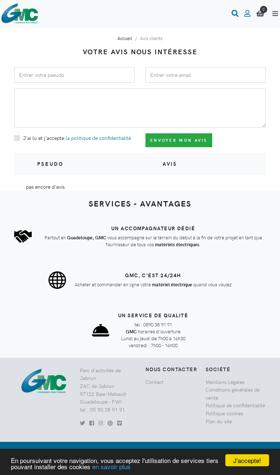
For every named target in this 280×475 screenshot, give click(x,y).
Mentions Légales (225, 381)
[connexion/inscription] (247, 13)
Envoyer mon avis (178, 140)
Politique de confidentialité (235, 405)
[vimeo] (119, 423)
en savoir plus (111, 466)
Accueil (124, 38)
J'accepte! (247, 460)
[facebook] (91, 423)
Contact (154, 381)
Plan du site (219, 421)
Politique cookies (224, 413)
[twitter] (82, 423)
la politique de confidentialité (98, 137)
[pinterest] (110, 423)
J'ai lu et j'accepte (77, 137)
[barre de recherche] (235, 13)
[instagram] (100, 423)
